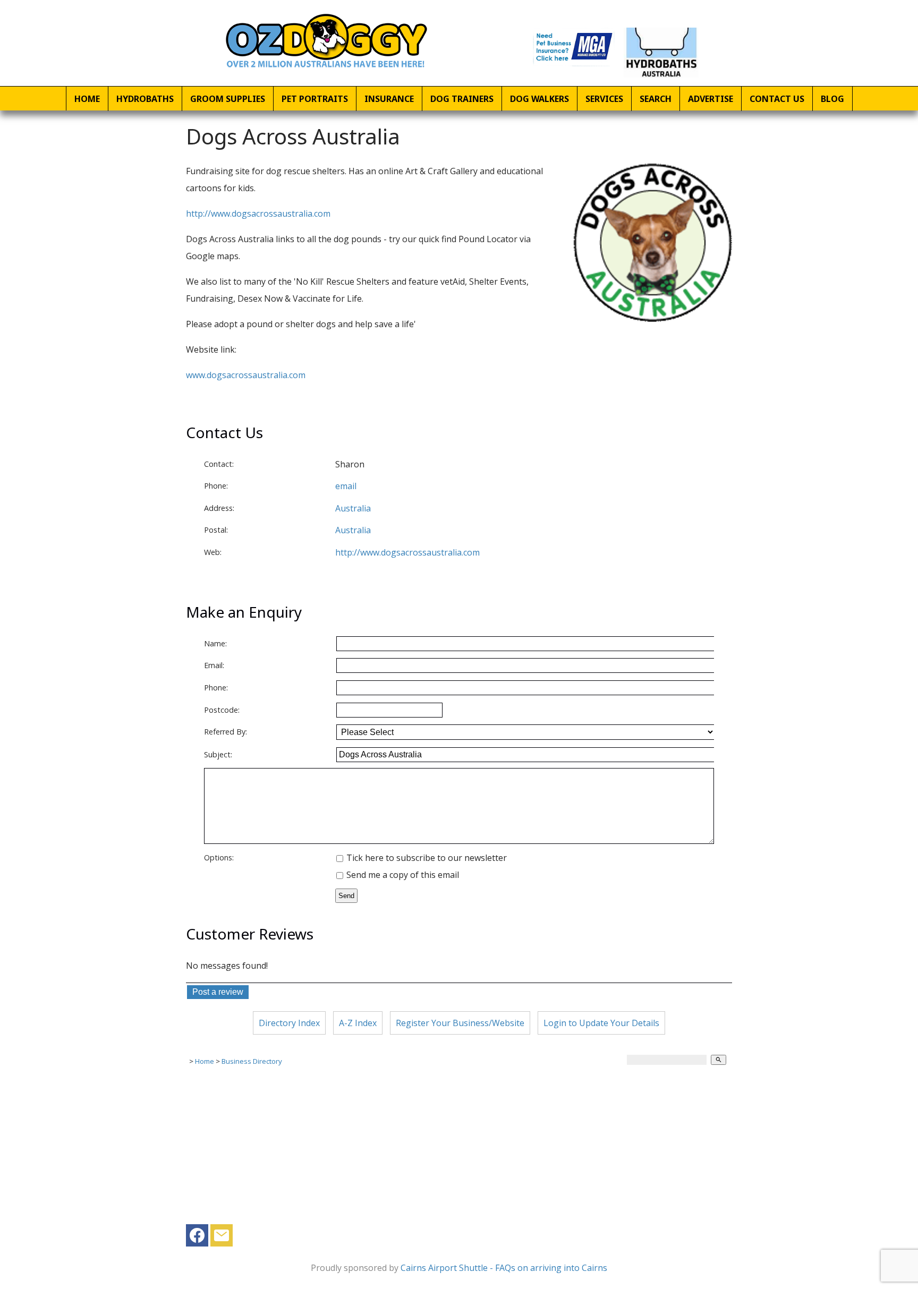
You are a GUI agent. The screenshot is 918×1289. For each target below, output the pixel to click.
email (345, 486)
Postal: (216, 530)
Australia (353, 530)
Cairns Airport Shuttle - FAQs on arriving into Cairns (504, 1268)
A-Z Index (358, 1023)
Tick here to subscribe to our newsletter (425, 858)
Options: (219, 857)
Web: (213, 552)
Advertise (710, 99)
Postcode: (222, 710)
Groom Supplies (227, 99)
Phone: (216, 486)
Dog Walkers (539, 99)
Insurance (389, 99)
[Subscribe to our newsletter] (221, 1238)
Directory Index (289, 1023)
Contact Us (777, 99)
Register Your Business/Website (460, 1023)
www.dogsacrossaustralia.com (245, 375)
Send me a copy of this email (401, 875)
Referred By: (225, 732)
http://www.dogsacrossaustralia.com (258, 213)
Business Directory (252, 1061)
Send (346, 896)
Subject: (218, 754)
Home (87, 99)
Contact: (219, 464)
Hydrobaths (145, 99)
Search (656, 99)
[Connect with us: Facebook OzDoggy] (197, 1238)
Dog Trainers (462, 99)
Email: (214, 665)
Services (604, 99)
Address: (219, 508)
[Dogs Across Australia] (652, 319)
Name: (215, 643)
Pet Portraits (315, 99)
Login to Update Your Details (601, 1023)
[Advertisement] (459, 1149)
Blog (832, 99)
